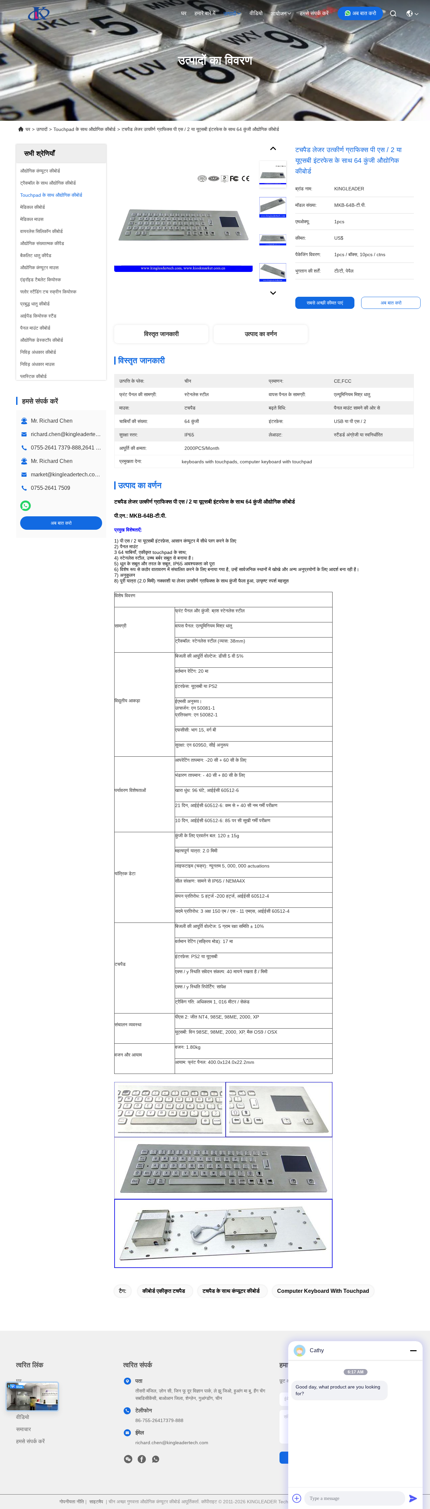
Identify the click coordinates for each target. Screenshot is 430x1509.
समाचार (23, 1429)
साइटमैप (96, 1501)
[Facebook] (141, 1461)
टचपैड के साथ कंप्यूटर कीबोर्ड (231, 1291)
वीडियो (256, 13)
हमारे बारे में (205, 13)
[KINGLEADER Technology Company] (39, 13)
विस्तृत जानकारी (161, 334)
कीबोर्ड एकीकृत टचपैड (163, 1291)
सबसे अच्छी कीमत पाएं (325, 302)
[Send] (413, 1498)
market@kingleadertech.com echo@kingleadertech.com (99, 474)
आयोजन (279, 13)
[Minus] (413, 1351)
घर (183, 13)
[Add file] (297, 1498)
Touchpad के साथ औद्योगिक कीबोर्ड (84, 129)
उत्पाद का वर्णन (261, 334)
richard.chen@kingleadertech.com (72, 434)
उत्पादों (229, 13)
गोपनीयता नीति (71, 1501)
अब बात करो (364, 13)
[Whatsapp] (25, 506)
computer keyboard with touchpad (323, 1291)
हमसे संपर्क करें (314, 13)
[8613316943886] (155, 1461)
